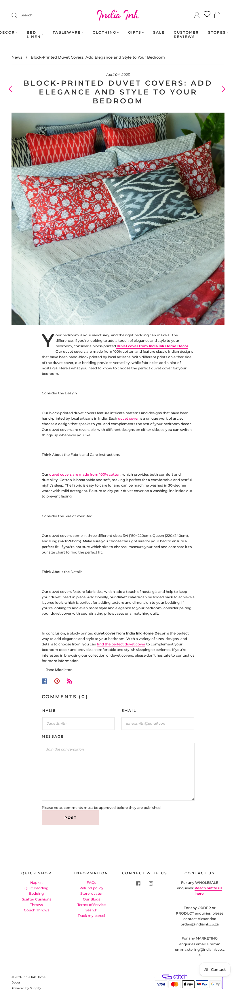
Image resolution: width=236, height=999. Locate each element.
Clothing (104, 32)
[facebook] (138, 883)
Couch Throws (36, 910)
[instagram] (151, 883)
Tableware (67, 32)
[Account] (197, 15)
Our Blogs (91, 899)
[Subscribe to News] (69, 681)
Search (27, 15)
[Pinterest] (57, 681)
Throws (36, 904)
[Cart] (217, 15)
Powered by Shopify (26, 988)
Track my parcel (91, 915)
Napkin (36, 882)
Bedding (36, 893)
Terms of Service (91, 904)
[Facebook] (44, 681)
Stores (217, 32)
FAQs (91, 882)
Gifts (134, 32)
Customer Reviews (186, 34)
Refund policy (91, 888)
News (17, 57)
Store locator (91, 893)
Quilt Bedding (36, 888)
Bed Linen (34, 34)
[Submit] (18, 15)
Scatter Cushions (36, 899)
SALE (159, 32)
